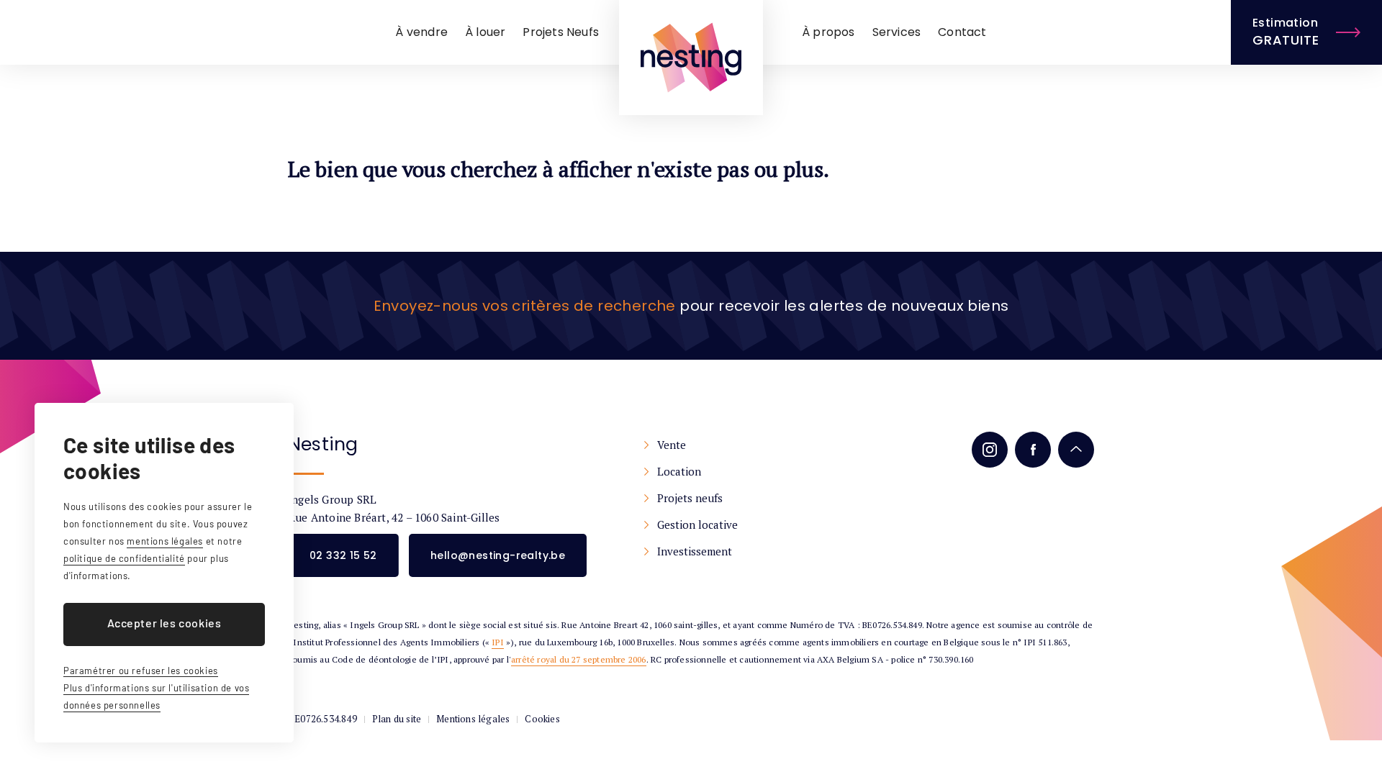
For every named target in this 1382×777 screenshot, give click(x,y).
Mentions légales (473, 718)
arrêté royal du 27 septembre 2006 (578, 659)
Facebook (1033, 450)
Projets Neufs (561, 32)
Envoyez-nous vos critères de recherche (525, 306)
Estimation (1285, 31)
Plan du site (396, 718)
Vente (671, 444)
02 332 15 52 (343, 555)
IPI (498, 642)
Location (679, 471)
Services (896, 32)
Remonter (1076, 450)
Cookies (542, 718)
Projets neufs (690, 498)
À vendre (421, 32)
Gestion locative (697, 524)
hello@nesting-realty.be (497, 555)
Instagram (990, 450)
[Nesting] (691, 57)
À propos (828, 32)
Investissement (694, 551)
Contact (962, 32)
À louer (485, 32)
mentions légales (165, 541)
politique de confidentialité (124, 558)
